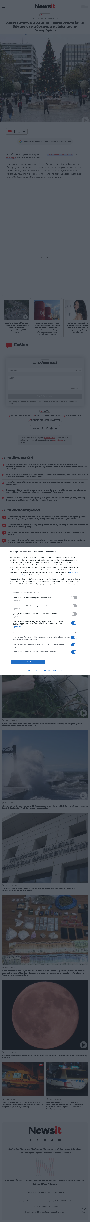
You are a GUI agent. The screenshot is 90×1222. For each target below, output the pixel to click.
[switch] (74, 597)
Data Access (45, 670)
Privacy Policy (58, 670)
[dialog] (45, 611)
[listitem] (45, 592)
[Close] (85, 552)
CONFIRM (28, 662)
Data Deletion (32, 670)
